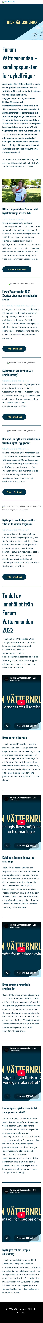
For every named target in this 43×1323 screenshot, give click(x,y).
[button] (16, 269)
